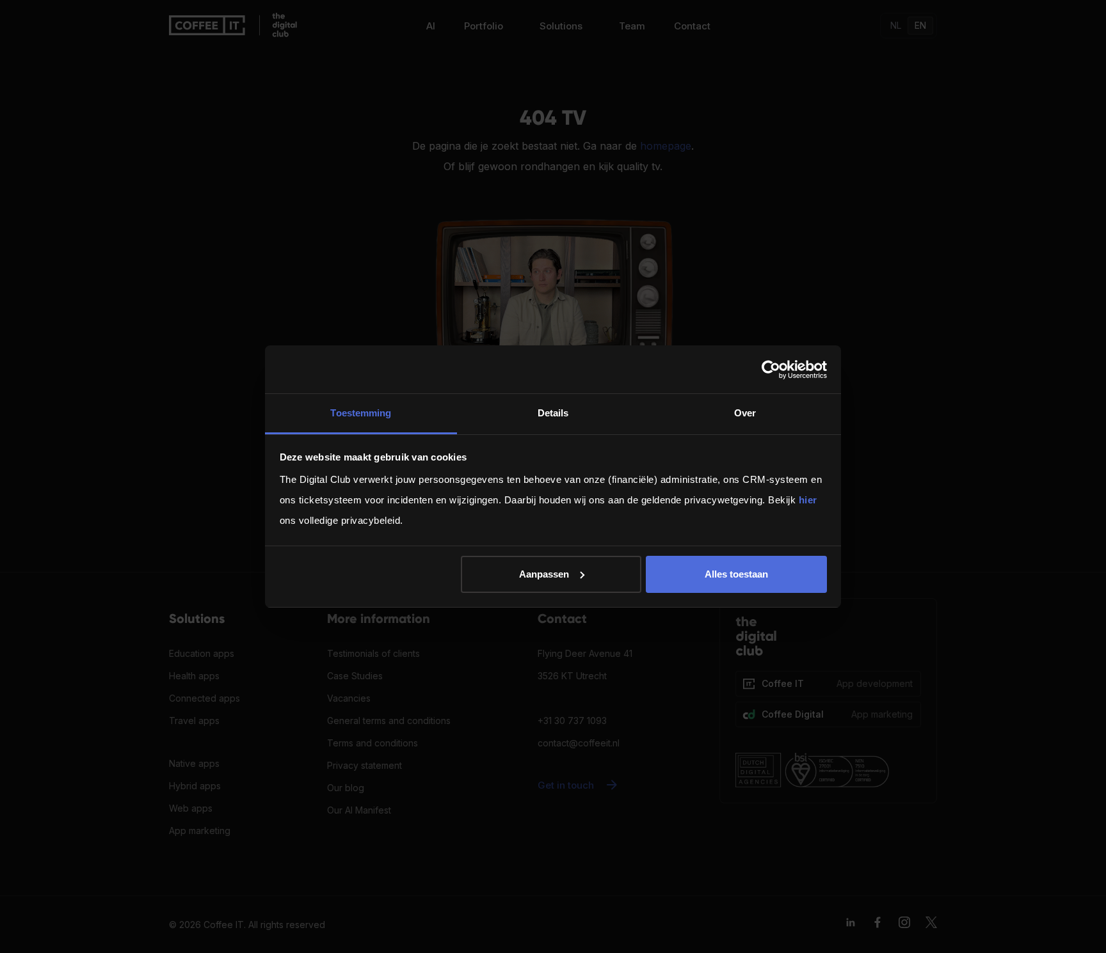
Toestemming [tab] (360, 412)
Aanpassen (544, 574)
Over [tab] (745, 412)
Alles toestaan (736, 574)
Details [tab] (553, 412)
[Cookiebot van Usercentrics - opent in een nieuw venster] (771, 369)
